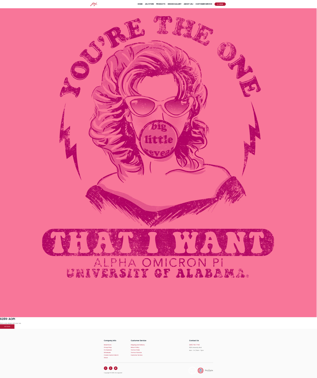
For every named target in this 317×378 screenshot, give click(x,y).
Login (221, 4)
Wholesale (107, 352)
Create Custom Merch (111, 355)
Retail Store (107, 345)
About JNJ (188, 4)
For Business (108, 350)
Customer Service (204, 4)
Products (160, 4)
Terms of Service (136, 352)
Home (140, 4)
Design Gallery (174, 4)
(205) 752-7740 (194, 345)
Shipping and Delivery (138, 345)
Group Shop (108, 347)
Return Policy (135, 347)
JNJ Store (149, 4)
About (106, 358)
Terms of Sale (135, 350)
